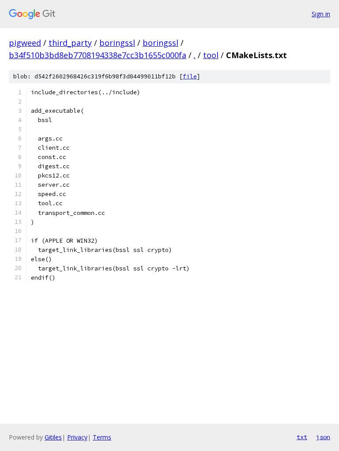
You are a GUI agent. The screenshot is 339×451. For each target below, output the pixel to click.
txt (302, 437)
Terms (102, 437)
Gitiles (53, 437)
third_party (70, 42)
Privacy (77, 437)
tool (210, 55)
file (190, 76)
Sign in (321, 14)
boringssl (117, 42)
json (323, 437)
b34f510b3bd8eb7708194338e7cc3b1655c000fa (97, 55)
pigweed (25, 42)
